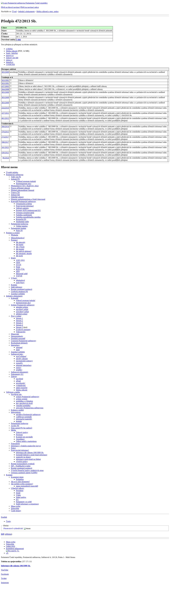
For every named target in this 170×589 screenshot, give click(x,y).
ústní (18, 350)
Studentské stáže (22, 222)
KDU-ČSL (20, 269)
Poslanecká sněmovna (14, 175)
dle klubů (19, 245)
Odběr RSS (10, 546)
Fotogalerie (15, 444)
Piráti (18, 267)
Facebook (5, 574)
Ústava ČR (15, 192)
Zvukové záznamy (23, 329)
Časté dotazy (16, 511)
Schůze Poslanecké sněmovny (23, 305)
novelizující (20, 383)
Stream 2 (19, 321)
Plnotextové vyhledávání (13, 528)
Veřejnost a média (13, 392)
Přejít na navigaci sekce (29, 7)
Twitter (4, 578)
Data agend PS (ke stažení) (21, 428)
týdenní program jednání (25, 300)
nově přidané (21, 356)
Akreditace (20, 439)
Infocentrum (16, 412)
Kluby (13, 258)
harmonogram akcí (23, 303)
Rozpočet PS (21, 219)
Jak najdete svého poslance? (22, 484)
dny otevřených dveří (24, 403)
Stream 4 (19, 325)
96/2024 (5, 158)
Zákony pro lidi (12, 58)
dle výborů (20, 247)
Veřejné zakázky (22, 208)
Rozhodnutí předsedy (19, 343)
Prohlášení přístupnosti (15, 549)
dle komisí (20, 249)
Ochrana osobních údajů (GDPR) (24, 473)
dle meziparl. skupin (24, 253)
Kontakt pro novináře (24, 437)
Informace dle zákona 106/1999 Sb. (15, 566)
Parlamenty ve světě (24, 502)
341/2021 (5, 147)
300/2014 (5, 126)
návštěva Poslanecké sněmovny (28, 414)
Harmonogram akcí (23, 184)
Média (13, 430)
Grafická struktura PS (19, 291)
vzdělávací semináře (24, 417)
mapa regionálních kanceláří (27, 486)
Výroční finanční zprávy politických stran (27, 470)
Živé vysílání (16, 316)
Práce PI (19, 230)
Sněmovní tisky (17, 354)
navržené (19, 379)
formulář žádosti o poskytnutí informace (31, 455)
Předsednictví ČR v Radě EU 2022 (25, 186)
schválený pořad (22, 312)
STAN (18, 265)
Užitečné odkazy (17, 488)
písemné (19, 347)
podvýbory (20, 283)
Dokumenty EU (17, 374)
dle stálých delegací (23, 251)
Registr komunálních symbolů (22, 464)
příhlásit (8, 534)
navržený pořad (22, 309)
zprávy (18, 367)
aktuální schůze (22, 307)
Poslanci (14, 240)
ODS (18, 262)
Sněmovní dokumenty (19, 372)
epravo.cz (10, 55)
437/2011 (5, 113)
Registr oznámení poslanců (21, 289)
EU (17, 499)
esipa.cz (9, 60)
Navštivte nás (16, 394)
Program (19, 435)
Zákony (14, 376)
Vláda (18, 495)
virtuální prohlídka (23, 406)
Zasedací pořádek (18, 294)
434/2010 (5, 108)
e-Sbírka (9, 49)
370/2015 (5, 132)
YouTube (4, 570)
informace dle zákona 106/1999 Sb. (30, 452)
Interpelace (15, 345)
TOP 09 (19, 276)
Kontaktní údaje (17, 477)
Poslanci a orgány (13, 233)
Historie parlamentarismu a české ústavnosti (28, 199)
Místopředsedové (17, 238)
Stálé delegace (16, 287)
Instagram (5, 583)
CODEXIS (10, 64)
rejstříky (19, 370)
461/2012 (5, 118)
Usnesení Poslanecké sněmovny (23, 341)
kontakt (19, 421)
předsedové (20, 280)
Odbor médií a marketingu (26, 441)
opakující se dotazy (23, 457)
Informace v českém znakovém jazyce (26, 446)
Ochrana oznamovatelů (25, 213)
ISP (2, 534)
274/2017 (5, 137)
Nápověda (15, 508)
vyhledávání (21, 385)
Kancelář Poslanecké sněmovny (23, 201)
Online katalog (22, 226)
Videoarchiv (21, 332)
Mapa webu (15, 506)
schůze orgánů (21, 399)
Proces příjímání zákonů (20, 188)
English (4, 517)
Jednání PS (15, 179)
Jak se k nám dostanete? (20, 482)
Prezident (19, 490)
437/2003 (5, 86)
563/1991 (5, 80)
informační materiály (24, 419)
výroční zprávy (22, 461)
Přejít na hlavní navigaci (10, 7)
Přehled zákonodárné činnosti (22, 190)
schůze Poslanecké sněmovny (27, 397)
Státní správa (21, 497)
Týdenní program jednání (26, 181)
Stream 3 (19, 323)
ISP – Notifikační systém (20, 466)
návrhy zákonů (22, 359)
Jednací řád (15, 195)
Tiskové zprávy (22, 432)
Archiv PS (15, 426)
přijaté (18, 381)
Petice (13, 448)
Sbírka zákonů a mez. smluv (47, 11)
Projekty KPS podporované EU (28, 210)
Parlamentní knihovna (19, 224)
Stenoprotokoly (17, 336)
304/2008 (5, 89)
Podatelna (20, 479)
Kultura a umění (17, 410)
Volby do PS (16, 177)
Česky (8, 521)
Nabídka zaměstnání (24, 215)
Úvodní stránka (12, 172)
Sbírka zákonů (11, 51)
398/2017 (5, 142)
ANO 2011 (20, 260)
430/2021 (5, 153)
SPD (18, 271)
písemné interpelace (23, 365)
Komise (14, 285)
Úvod (14, 11)
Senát (18, 493)
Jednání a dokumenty (26, 11)
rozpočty (19, 363)
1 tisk (18, 40)
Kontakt (9, 475)
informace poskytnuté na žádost (28, 459)
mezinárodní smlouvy (24, 361)
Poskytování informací (25, 206)
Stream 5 (19, 327)
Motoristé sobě (22, 274)
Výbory (14, 278)
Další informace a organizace (27, 504)
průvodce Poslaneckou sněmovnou (29, 408)
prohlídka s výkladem (24, 401)
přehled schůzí (21, 314)
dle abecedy (20, 242)
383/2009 (5, 72)
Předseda (14, 235)
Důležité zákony (17, 197)
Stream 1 (19, 318)
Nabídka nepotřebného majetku (28, 217)
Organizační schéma (24, 204)
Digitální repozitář (18, 338)
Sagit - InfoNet (12, 53)
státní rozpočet (21, 388)
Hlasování (15, 334)
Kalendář (14, 298)
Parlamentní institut (18, 228)
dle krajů (19, 256)
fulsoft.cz (9, 62)
